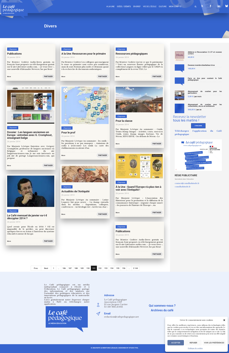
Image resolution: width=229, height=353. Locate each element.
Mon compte (175, 6)
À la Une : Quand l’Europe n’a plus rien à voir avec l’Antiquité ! (138, 188)
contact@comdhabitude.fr (187, 183)
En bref (137, 6)
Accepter (175, 343)
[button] (224, 320)
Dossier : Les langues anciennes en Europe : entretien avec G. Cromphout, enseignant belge (29, 135)
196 (123, 268)
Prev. (36, 268)
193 (105, 268)
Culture (163, 6)
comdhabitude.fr (182, 186)
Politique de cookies (195, 348)
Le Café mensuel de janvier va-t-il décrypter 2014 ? (27, 217)
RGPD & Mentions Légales (106, 348)
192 (99, 268)
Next (46, 268)
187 (70, 268)
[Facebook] (210, 6)
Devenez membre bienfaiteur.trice (201, 65)
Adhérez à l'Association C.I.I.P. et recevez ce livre (205, 53)
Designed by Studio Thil (128, 348)
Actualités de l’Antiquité (75, 191)
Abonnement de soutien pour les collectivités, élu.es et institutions (205, 105)
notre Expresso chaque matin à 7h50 (66, 301)
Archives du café (162, 310)
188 (76, 268)
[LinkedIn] (218, 6)
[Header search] (195, 6)
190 (88, 268)
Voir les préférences (214, 343)
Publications (123, 231)
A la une (110, 6)
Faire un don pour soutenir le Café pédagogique (205, 79)
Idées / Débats (124, 6)
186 (64, 268)
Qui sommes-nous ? (162, 305)
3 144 (135, 268)
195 (117, 268)
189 (82, 268)
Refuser (193, 343)
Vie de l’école (149, 6)
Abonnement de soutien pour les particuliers (205, 92)
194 (111, 268)
